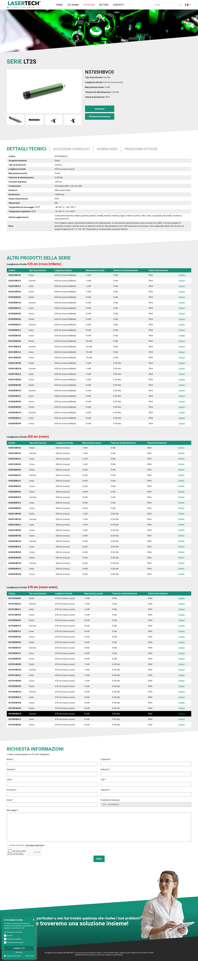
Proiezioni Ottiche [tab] (140, 149)
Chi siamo (73, 4)
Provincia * (11, 790)
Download (99, 109)
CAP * (103, 779)
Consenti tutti (19, 948)
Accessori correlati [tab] (71, 149)
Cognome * (106, 759)
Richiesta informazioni (99, 116)
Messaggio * (12, 810)
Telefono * (105, 790)
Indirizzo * (105, 769)
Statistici (10, 935)
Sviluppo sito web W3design (114, 955)
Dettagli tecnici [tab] (26, 149)
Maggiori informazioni (13, 956)
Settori (103, 4)
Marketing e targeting (14, 939)
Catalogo (89, 4)
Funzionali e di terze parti (15, 942)
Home (59, 4)
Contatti (118, 4)
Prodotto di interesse (110, 800)
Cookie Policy (29, 956)
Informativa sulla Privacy (96, 955)
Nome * (10, 759)
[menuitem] (59, 5)
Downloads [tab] (107, 149)
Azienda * (11, 769)
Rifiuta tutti (18, 952)
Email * (10, 800)
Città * (9, 779)
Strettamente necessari (14, 932)
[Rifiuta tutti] (33, 919)
